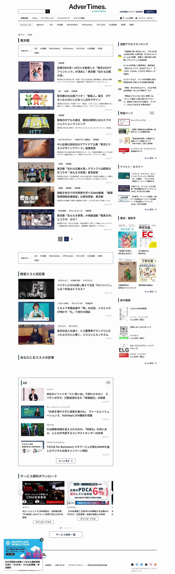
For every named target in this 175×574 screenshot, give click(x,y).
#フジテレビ (88, 280)
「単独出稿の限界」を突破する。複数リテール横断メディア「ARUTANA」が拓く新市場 (143, 141)
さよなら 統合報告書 (138, 308)
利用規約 (48, 565)
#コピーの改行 (63, 303)
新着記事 (24, 18)
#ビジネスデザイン (65, 139)
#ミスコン (62, 326)
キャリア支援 (79, 18)
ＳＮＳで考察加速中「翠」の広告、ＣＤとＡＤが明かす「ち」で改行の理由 (84, 310)
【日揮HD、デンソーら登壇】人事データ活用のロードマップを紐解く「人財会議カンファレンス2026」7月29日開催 (144, 200)
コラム (34, 18)
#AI (51, 25)
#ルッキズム (73, 326)
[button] (20, 492)
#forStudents (72, 25)
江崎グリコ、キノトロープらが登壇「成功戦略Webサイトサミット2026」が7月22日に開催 (143, 189)
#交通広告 (88, 303)
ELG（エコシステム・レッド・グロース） (142, 347)
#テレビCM (101, 25)
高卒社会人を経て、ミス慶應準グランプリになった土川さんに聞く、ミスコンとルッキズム (84, 332)
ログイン (150, 11)
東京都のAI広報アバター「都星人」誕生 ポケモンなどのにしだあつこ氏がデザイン (84, 97)
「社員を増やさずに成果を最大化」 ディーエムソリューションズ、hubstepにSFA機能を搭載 (78, 413)
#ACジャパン (63, 280)
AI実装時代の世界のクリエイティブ (127, 286)
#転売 (132, 25)
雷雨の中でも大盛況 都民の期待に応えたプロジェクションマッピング (84, 122)
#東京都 (61, 63)
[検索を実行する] (47, 11)
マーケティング (47, 18)
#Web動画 (62, 211)
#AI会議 (60, 25)
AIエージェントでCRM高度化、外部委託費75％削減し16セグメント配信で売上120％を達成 (42, 514)
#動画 (60, 188)
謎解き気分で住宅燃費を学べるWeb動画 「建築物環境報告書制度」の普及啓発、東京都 (85, 194)
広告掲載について (127, 11)
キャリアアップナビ (138, 120)
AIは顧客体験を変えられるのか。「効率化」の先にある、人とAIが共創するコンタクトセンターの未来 (77, 431)
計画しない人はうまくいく (141, 327)
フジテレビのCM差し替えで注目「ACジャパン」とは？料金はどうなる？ (85, 287)
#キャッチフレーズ (75, 211)
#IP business (87, 25)
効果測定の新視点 (145, 285)
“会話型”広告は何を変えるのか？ (125, 252)
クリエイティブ (63, 18)
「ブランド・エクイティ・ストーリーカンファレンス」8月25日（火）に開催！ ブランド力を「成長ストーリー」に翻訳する (143, 178)
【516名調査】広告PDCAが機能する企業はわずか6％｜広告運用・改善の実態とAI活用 (88, 513)
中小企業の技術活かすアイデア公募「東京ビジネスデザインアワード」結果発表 (84, 146)
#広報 (123, 25)
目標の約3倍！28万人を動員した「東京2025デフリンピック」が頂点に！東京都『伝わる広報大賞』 (84, 71)
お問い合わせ (59, 565)
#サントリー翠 (77, 303)
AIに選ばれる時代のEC (143, 252)
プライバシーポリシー (76, 565)
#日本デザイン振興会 (82, 139)
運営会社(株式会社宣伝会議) (97, 565)
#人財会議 (112, 25)
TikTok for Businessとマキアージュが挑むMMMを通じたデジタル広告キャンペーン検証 (78, 448)
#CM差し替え (75, 280)
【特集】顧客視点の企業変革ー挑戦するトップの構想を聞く (143, 130)
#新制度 (68, 188)
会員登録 (139, 11)
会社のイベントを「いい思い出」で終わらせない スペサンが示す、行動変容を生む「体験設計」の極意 (77, 396)
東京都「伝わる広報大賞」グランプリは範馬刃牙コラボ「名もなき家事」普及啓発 (84, 170)
